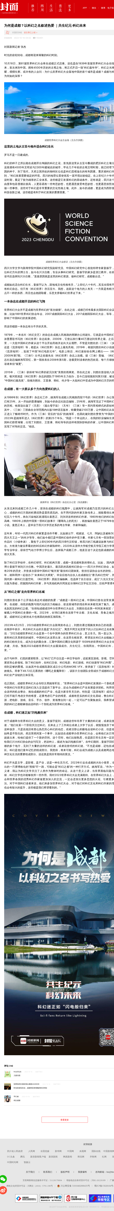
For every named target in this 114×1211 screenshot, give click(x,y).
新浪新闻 (53, 1157)
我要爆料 (82, 1172)
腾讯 (22, 1157)
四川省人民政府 (15, 1151)
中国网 (70, 1151)
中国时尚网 (12, 1162)
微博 (103, 8)
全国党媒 (44, 1151)
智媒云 (27, 1162)
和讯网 (81, 1157)
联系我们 (47, 1172)
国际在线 (96, 1151)
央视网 (82, 1151)
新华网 (58, 1151)
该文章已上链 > (30, 32)
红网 (104, 1157)
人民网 (31, 1151)
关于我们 (30, 1172)
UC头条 (11, 1157)
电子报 (110, 8)
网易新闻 (67, 1157)
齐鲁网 (93, 1157)
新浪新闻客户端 (38, 1157)
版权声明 (65, 1172)
